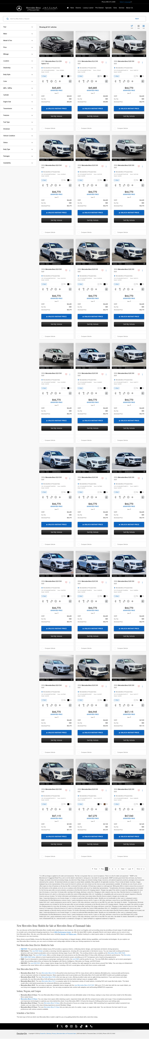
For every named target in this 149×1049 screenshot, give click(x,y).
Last (130, 869)
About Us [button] (129, 8)
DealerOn (43, 1033)
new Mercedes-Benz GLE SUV (84, 985)
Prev (102, 869)
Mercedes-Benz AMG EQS (116, 953)
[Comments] (70, 81)
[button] (72, 44)
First (95, 869)
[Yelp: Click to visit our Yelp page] (76, 1026)
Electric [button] (78, 8)
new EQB (76, 959)
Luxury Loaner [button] (88, 8)
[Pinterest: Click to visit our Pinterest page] (66, 1026)
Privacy (54, 1033)
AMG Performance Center (62, 932)
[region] (56, 100)
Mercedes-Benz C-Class (29, 999)
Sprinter (63, 934)
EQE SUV (24, 949)
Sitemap (48, 1033)
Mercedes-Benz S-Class (51, 1003)
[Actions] (70, 62)
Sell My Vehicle (56, 116)
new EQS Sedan (37, 951)
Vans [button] (115, 8)
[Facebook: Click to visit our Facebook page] (57, 1026)
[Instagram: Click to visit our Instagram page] (71, 1026)
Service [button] (121, 8)
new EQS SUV (35, 963)
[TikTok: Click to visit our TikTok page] (81, 1026)
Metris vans (72, 934)
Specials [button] (108, 8)
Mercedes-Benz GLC (48, 981)
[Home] (68, 8)
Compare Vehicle (50, 128)
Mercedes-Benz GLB (48, 977)
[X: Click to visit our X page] (62, 1026)
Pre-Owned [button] (99, 8)
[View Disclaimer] (60, 81)
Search (137, 18)
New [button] (72, 8)
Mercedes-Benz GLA (48, 973)
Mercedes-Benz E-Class (51, 1007)
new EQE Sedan (41, 955)
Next (123, 869)
